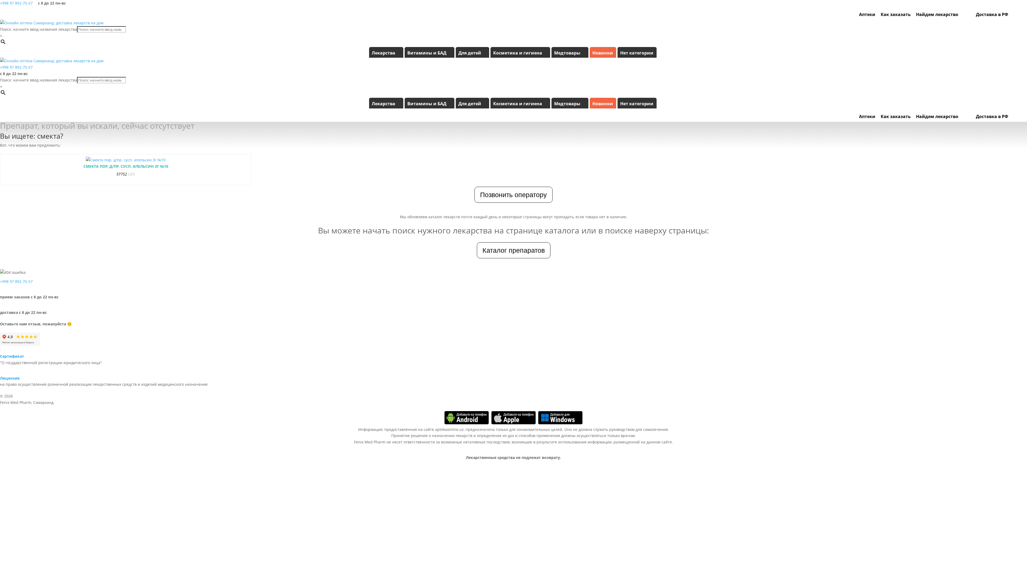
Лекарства (383, 53)
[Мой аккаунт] (1013, 14)
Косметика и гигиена (517, 53)
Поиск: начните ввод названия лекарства (38, 29)
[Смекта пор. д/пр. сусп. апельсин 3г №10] (126, 160)
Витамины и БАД (426, 53)
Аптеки (867, 14)
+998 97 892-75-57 (16, 3)
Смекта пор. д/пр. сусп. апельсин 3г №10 (125, 166)
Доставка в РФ (992, 14)
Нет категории (636, 53)
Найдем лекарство (937, 14)
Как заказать (896, 14)
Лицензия (10, 378)
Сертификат (12, 356)
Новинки (602, 53)
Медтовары (567, 53)
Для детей (469, 53)
